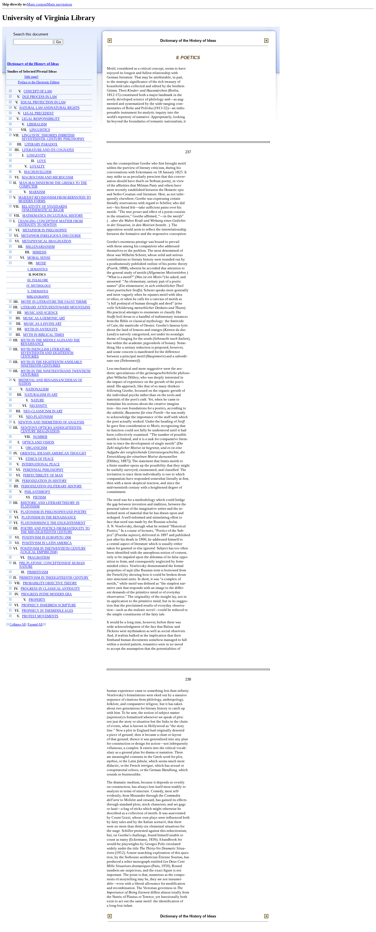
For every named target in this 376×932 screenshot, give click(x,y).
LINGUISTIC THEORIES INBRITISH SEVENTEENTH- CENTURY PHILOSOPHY (53, 137)
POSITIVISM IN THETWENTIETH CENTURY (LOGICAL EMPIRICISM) (53, 550)
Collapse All (18, 624)
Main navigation (59, 4)
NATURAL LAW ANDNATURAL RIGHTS (49, 108)
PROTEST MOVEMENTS (40, 616)
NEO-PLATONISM (39, 417)
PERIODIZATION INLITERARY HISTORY (51, 486)
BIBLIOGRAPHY (38, 296)
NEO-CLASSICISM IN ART (42, 411)
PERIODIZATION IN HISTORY (44, 481)
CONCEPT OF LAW (38, 91)
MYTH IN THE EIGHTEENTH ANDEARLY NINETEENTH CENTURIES (51, 364)
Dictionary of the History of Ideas (33, 64)
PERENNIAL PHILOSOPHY (43, 470)
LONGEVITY (36, 155)
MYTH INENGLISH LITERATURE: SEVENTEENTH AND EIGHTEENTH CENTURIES (47, 353)
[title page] (31, 77)
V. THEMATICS (37, 291)
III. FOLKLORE (37, 280)
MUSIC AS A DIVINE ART (42, 324)
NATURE (37, 400)
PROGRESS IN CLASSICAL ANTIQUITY (50, 589)
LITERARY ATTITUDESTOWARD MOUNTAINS (55, 307)
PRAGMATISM (39, 558)
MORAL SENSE (38, 258)
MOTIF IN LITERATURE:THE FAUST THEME (54, 302)
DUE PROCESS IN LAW (39, 97)
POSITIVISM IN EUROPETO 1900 (46, 537)
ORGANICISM (36, 448)
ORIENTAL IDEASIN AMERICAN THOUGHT (53, 453)
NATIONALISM (37, 389)
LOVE (41, 161)
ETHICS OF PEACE (40, 459)
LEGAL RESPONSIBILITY (41, 119)
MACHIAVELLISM (37, 172)
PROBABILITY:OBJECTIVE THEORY (50, 583)
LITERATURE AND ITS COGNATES (48, 150)
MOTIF (41, 263)
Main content (37, 4)
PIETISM (39, 497)
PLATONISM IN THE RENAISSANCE (48, 517)
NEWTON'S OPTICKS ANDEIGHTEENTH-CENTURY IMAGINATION (51, 429)
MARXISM (37, 192)
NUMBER (40, 437)
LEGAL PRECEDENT (38, 113)
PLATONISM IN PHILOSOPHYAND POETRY (54, 512)
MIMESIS (39, 252)
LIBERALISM (37, 124)
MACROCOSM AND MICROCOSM (47, 177)
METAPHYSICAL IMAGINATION (46, 241)
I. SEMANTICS (38, 269)
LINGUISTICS (39, 130)
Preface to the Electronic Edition (38, 82)
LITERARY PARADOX (41, 144)
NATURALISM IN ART (41, 395)
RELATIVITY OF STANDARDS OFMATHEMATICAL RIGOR (44, 208)
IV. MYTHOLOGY (38, 285)
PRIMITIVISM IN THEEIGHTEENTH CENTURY (54, 578)
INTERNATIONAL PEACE (41, 464)
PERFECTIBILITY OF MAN (43, 475)
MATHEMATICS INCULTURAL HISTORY (52, 216)
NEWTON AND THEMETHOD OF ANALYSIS (51, 422)
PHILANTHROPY (37, 492)
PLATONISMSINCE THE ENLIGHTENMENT (53, 523)
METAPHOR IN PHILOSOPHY (45, 230)
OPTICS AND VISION (38, 442)
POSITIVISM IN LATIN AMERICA (47, 543)
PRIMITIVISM (37, 572)
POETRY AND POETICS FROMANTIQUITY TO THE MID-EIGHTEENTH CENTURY (55, 530)
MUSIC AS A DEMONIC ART (44, 318)
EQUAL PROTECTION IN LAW (43, 102)
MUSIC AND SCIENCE (41, 313)
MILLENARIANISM (40, 247)
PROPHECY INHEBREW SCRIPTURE (48, 605)
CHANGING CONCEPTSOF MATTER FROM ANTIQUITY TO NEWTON (50, 223)
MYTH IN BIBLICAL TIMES (43, 335)
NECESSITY (38, 406)
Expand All (35, 624)
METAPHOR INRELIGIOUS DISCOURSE (51, 236)
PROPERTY (37, 600)
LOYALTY (37, 166)
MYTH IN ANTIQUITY (41, 329)
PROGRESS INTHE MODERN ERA (46, 594)
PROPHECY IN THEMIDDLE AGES (47, 611)
